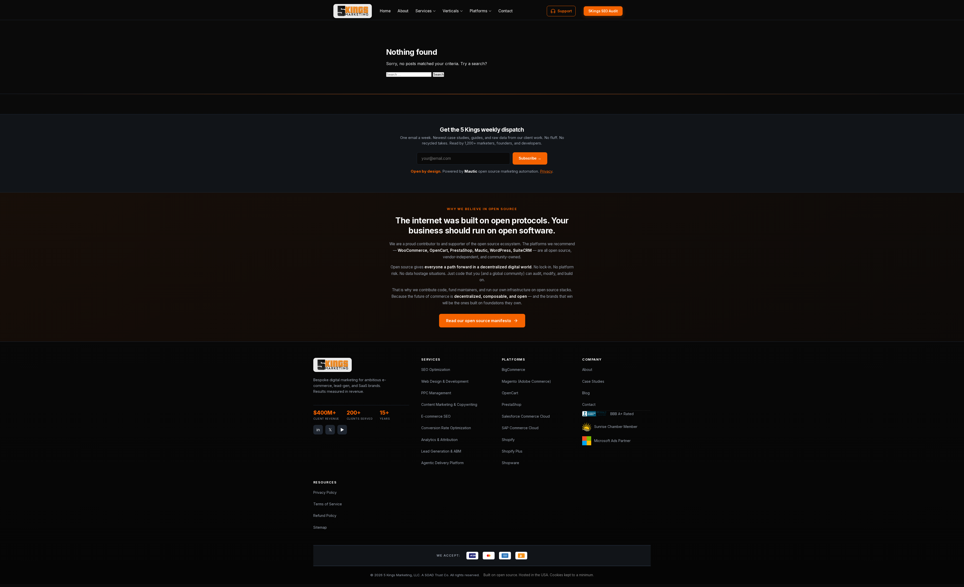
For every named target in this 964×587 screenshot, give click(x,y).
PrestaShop (511, 404)
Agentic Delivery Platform (442, 463)
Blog (586, 393)
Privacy (546, 171)
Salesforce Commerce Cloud (526, 416)
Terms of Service (327, 504)
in (318, 429)
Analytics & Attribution (439, 439)
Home (385, 11)
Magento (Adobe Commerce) (526, 381)
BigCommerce (513, 369)
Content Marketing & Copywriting (449, 404)
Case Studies (593, 381)
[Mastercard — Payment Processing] (489, 556)
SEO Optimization (435, 369)
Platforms (478, 11)
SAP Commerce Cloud (520, 428)
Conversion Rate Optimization (446, 428)
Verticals (451, 11)
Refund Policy (324, 515)
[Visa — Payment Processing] (472, 556)
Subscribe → (530, 158)
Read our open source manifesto (478, 320)
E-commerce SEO (436, 416)
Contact (505, 11)
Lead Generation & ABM (441, 451)
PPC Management (436, 393)
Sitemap (320, 527)
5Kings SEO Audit (603, 11)
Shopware (510, 463)
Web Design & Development (444, 381)
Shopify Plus (512, 451)
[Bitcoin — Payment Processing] (521, 556)
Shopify (508, 439)
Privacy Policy (325, 492)
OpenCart (510, 393)
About (403, 11)
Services (423, 11)
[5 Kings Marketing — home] (352, 11)
